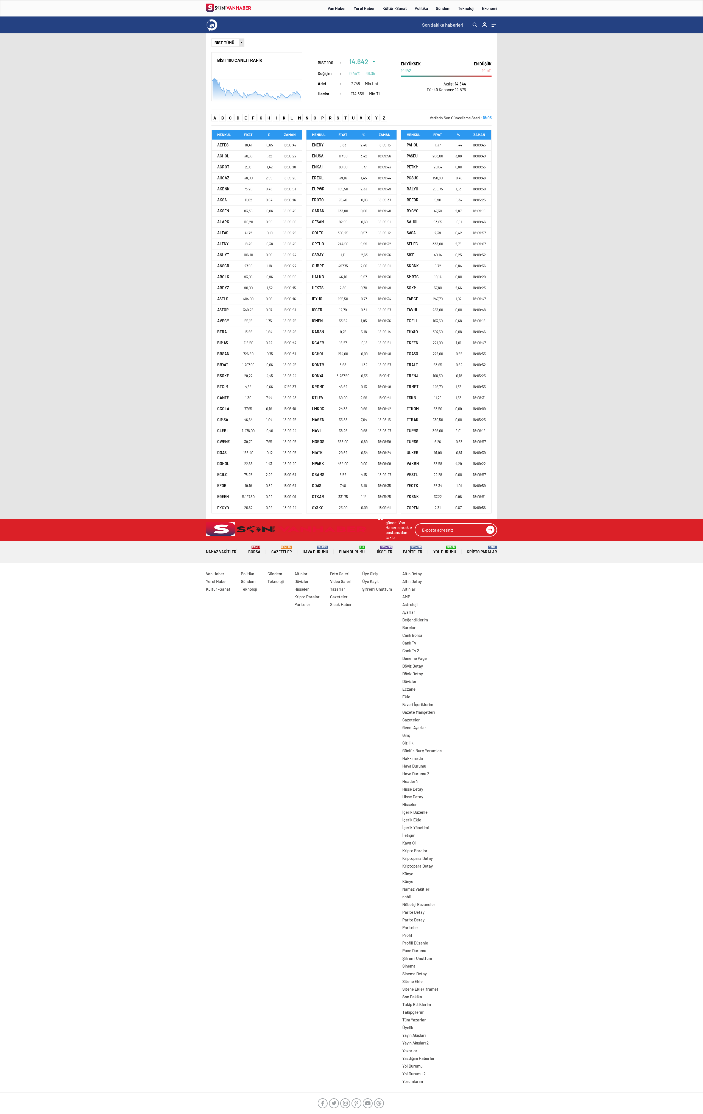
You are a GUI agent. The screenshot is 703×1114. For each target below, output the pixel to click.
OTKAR (318, 496)
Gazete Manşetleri (418, 712)
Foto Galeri (339, 573)
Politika (421, 8)
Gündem (443, 8)
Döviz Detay (412, 665)
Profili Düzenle (415, 942)
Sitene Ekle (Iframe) (420, 989)
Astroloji (409, 604)
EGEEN (223, 496)
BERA (222, 331)
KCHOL (318, 353)
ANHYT (223, 254)
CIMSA (222, 419)
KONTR (318, 364)
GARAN (318, 211)
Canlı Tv (409, 642)
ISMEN (317, 320)
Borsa (254, 550)
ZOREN (413, 507)
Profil (407, 935)
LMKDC (318, 408)
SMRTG (413, 276)
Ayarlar (408, 612)
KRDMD (318, 386)
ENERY (317, 145)
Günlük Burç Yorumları (422, 750)
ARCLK (223, 276)
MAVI (316, 430)
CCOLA (223, 408)
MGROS (318, 441)
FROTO (318, 200)
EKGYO (223, 507)
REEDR (413, 200)
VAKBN (413, 463)
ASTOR (223, 309)
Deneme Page (414, 658)
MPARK (318, 463)
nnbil (406, 896)
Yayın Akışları (414, 1035)
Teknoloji (466, 8)
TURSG (413, 441)
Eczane (408, 689)
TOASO (412, 353)
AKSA (222, 200)
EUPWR (318, 189)
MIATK (317, 452)
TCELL (412, 320)
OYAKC (317, 507)
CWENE (223, 441)
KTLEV (317, 397)
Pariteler (412, 550)
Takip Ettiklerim (416, 1004)
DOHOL (223, 463)
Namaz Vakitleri (222, 551)
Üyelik (407, 1027)
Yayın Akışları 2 (415, 1042)
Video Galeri (340, 581)
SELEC (412, 243)
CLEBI (222, 430)
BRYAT (222, 364)
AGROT (223, 167)
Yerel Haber (364, 8)
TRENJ (412, 375)
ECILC (222, 474)
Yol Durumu (444, 550)
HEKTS (317, 287)
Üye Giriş (370, 573)
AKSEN (223, 211)
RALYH (412, 189)
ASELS (222, 298)
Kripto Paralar (482, 550)
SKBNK (413, 265)
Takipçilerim (413, 1012)
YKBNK (413, 496)
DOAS (222, 452)
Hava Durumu (315, 550)
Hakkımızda (412, 758)
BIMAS (222, 342)
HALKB (318, 276)
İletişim (408, 835)
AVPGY (223, 320)
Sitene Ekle (412, 981)
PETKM (413, 167)
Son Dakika (412, 996)
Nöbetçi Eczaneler (418, 904)
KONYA (317, 375)
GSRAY (317, 254)
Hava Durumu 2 (415, 773)
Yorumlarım (412, 1081)
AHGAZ (223, 178)
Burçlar (409, 627)
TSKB (411, 397)
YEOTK (412, 485)
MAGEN (318, 419)
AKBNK (223, 189)
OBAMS (318, 474)
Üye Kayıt (370, 581)
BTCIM (222, 386)
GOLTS (317, 232)
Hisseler (383, 550)
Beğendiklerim (415, 619)
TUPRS (412, 430)
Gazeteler (281, 550)
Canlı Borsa (412, 635)
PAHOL (412, 145)
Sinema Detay (414, 973)
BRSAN (223, 353)
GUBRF (318, 265)
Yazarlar (337, 589)
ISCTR (317, 309)
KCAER (318, 342)
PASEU (412, 156)
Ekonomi (489, 8)
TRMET (413, 386)
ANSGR (223, 265)
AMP (406, 596)
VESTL (412, 474)
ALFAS (222, 232)
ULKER (413, 452)
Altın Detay (412, 573)
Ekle (406, 696)
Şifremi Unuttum (377, 589)
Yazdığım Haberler (418, 1058)
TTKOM (413, 408)
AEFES (222, 145)
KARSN (318, 331)
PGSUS (412, 178)
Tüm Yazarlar (414, 1019)
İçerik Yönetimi (415, 827)
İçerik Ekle (411, 819)
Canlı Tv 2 (410, 650)
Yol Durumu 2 (414, 1073)
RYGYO (413, 211)
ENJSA (317, 156)
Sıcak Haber (341, 604)
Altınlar (301, 573)
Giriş (406, 735)
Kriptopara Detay (417, 858)
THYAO (412, 331)
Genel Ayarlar (414, 727)
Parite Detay (413, 912)
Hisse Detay (412, 789)
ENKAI (317, 167)
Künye (407, 873)
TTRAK (413, 419)
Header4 (410, 781)
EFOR (222, 485)
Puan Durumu (352, 550)
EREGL (317, 178)
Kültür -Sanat (395, 8)
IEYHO (317, 298)
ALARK (223, 222)
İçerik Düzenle (415, 812)
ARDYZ (223, 287)
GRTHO (318, 243)
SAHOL (413, 222)
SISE (410, 254)
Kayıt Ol (409, 842)
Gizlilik (408, 742)
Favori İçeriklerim (417, 704)
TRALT (412, 364)
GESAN (318, 222)
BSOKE (223, 375)
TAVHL (412, 309)
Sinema (408, 965)
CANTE (223, 397)
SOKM (412, 287)
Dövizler (301, 581)
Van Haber (337, 8)
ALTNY (222, 243)
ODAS (316, 485)
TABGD (413, 298)
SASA (411, 232)
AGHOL (223, 156)
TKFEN (412, 342)
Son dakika (442, 24)
